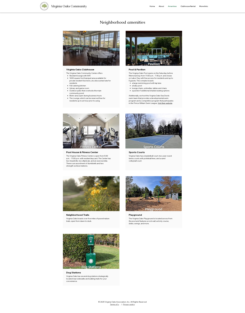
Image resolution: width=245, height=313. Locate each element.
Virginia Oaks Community (69, 6)
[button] (91, 48)
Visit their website (165, 103)
